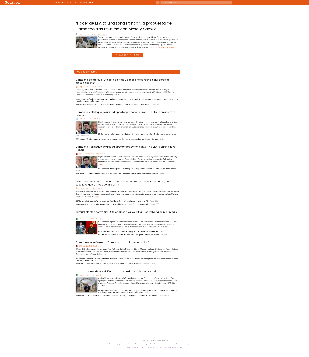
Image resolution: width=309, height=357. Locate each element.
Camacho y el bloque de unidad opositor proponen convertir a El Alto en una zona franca (126, 113)
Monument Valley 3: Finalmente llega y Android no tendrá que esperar (130, 231)
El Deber (81, 219)
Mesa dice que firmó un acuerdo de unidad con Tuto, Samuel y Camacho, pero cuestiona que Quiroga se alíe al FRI (123, 183)
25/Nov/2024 (95, 219)
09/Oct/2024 (95, 246)
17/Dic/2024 (96, 188)
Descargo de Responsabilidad (172, 347)
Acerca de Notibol (133, 347)
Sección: (83, 2)
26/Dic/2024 (96, 87)
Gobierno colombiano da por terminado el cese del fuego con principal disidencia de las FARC (118, 295)
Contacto (143, 347)
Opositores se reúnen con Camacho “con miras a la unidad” (112, 242)
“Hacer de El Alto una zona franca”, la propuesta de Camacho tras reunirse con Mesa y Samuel (118, 139)
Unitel (80, 34)
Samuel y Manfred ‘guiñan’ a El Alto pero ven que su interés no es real (130, 234)
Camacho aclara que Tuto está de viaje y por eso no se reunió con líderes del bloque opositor (123, 81)
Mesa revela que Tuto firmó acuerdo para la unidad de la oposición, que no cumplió (113, 204)
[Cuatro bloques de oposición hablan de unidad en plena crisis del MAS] (100, 275)
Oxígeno (81, 87)
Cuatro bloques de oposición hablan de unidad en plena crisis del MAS (119, 271)
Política (86, 34)
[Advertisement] (154, 12)
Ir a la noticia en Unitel (127, 55)
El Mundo (82, 246)
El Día (80, 119)
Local (92, 154)
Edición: (62, 2)
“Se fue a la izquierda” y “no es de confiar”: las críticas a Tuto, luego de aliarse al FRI (113, 201)
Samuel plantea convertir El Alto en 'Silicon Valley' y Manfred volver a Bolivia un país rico (126, 213)
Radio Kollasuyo (84, 154)
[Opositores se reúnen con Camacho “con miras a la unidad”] (101, 246)
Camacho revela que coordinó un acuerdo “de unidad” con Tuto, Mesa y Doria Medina (114, 104)
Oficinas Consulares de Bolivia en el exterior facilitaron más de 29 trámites (109, 264)
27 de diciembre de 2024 (98, 34)
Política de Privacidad (154, 347)
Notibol (12, 3)
